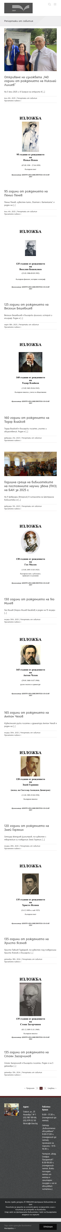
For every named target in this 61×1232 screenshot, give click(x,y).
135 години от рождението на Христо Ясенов (26, 941)
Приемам (48, 1227)
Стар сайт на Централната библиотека (21, 1212)
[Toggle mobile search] (49, 4)
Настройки (9, 1228)
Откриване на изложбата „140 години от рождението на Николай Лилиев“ (30, 81)
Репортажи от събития (27, 98)
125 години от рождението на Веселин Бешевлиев (26, 306)
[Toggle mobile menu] (55, 4)
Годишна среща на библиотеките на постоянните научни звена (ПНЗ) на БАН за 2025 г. (30, 486)
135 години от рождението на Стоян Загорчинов (26, 1054)
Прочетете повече (12, 101)
